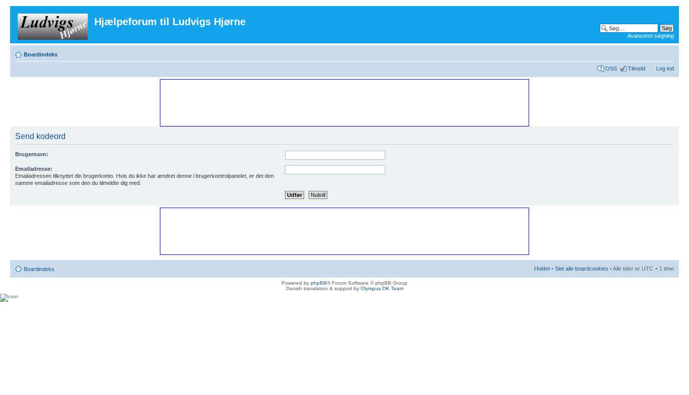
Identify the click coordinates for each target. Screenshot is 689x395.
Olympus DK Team (382, 288)
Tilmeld (636, 68)
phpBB (319, 283)
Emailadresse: (33, 169)
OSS (611, 68)
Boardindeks (41, 54)
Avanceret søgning (650, 36)
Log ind (665, 68)
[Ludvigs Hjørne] (53, 25)
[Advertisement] (344, 102)
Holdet (542, 269)
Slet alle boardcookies (581, 269)
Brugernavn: (31, 154)
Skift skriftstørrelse (666, 52)
